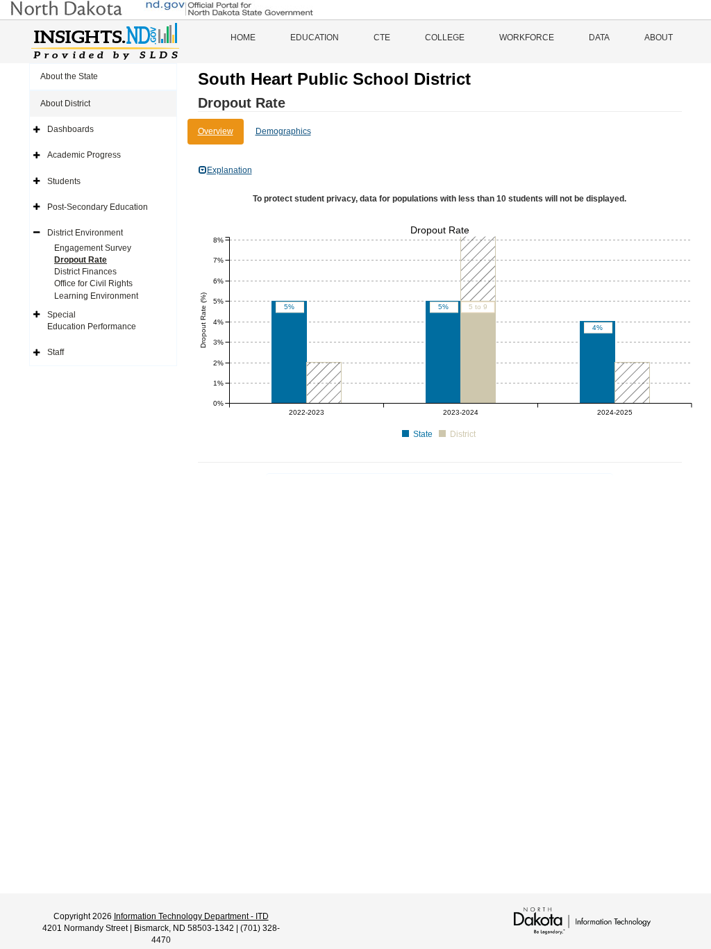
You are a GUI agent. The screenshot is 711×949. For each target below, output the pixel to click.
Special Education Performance (91, 320)
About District (65, 103)
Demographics (283, 131)
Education (314, 37)
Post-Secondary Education (97, 207)
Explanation (229, 170)
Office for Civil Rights (93, 283)
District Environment (85, 233)
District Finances (85, 272)
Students (64, 181)
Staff (55, 352)
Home (243, 37)
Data (599, 37)
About (658, 37)
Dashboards (70, 129)
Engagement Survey (92, 248)
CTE (382, 37)
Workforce (526, 37)
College (445, 37)
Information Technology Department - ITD (191, 916)
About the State (69, 76)
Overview (215, 131)
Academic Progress (84, 155)
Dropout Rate (80, 260)
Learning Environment (96, 296)
